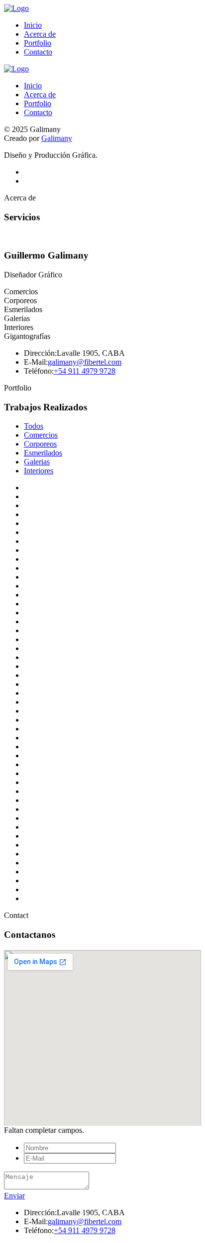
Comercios (41, 435)
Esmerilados (43, 453)
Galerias (37, 462)
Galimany (56, 138)
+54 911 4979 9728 (84, 371)
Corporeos (40, 444)
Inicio (33, 25)
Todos (33, 426)
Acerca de (40, 34)
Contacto (38, 52)
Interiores (38, 470)
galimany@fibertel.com (84, 362)
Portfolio (37, 43)
